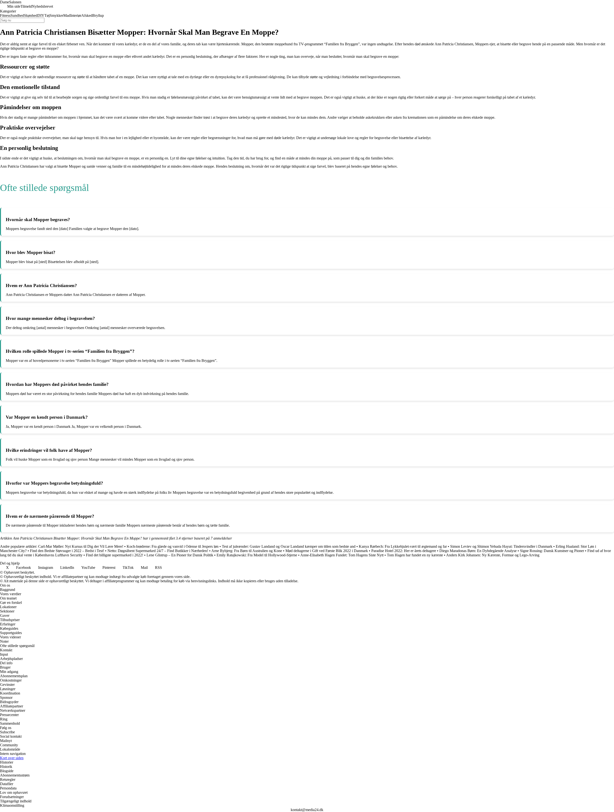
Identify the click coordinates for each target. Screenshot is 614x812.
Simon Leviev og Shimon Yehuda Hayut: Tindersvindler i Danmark (501, 546)
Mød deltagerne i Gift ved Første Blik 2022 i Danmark (326, 551)
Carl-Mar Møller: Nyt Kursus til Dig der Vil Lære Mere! (80, 546)
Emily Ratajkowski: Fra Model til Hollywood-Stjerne (257, 555)
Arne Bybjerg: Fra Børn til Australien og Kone (246, 551)
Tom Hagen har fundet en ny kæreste (415, 555)
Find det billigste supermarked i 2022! (114, 555)
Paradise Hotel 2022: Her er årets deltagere (403, 551)
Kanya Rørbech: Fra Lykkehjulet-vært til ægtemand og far (403, 546)
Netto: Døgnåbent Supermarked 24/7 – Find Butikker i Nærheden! (157, 551)
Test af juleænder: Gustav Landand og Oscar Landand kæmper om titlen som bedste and (288, 546)
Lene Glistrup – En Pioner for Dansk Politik (180, 555)
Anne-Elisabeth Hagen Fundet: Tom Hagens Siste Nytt (342, 555)
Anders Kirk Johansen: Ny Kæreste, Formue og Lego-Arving (492, 555)
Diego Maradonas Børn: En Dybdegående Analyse (478, 551)
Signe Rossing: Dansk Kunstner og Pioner (552, 551)
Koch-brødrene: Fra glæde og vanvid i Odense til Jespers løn (172, 546)
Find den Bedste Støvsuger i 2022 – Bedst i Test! (67, 551)
